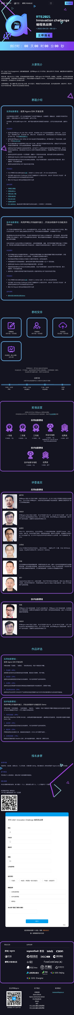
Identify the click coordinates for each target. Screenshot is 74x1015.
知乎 (37, 1003)
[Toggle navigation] (50, 3)
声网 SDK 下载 (12, 194)
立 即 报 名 (44, 35)
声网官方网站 (12, 188)
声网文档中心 (12, 191)
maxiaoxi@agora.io (58, 992)
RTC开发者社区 (37, 999)
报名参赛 (69, 3)
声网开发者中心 (23, 136)
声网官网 (37, 992)
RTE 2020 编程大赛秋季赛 (37, 1008)
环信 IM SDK (16, 141)
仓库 (26, 173)
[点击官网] (53, 414)
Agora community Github (37, 997)
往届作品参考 (12, 201)
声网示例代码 (12, 196)
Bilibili (37, 1001)
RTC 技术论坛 (12, 204)
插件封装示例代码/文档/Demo (16, 295)
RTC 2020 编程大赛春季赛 (37, 1005)
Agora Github (37, 994)
